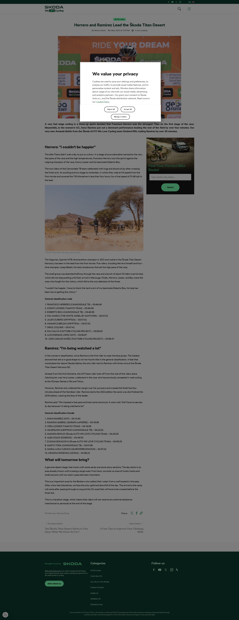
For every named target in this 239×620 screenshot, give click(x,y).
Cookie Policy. (103, 101)
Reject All (111, 109)
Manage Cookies (120, 117)
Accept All (128, 109)
